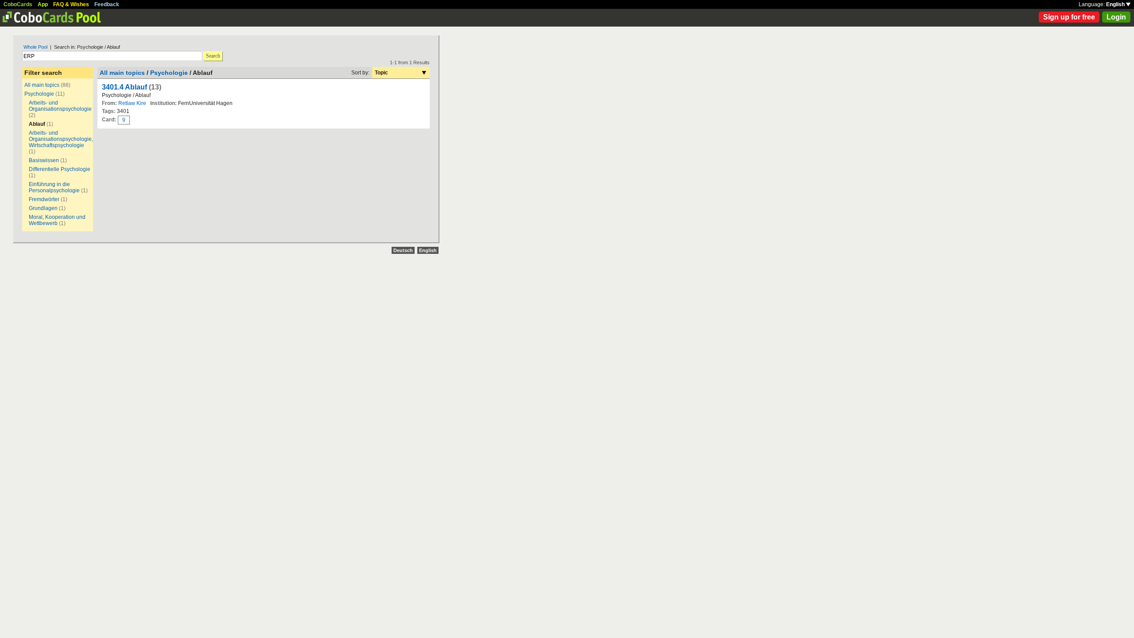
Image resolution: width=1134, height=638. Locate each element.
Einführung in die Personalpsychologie (54, 187)
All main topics (41, 85)
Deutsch (403, 250)
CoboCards (18, 4)
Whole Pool (35, 47)
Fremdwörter (44, 199)
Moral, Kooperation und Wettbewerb (57, 220)
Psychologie (39, 94)
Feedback (106, 4)
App (43, 4)
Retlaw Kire (132, 103)
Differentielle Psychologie (59, 169)
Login (1116, 17)
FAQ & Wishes (71, 4)
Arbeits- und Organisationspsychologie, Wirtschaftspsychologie (61, 139)
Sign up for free (1069, 17)
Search (213, 56)
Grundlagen (43, 208)
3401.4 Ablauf (124, 87)
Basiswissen (44, 160)
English (1116, 4)
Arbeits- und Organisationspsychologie (60, 106)
